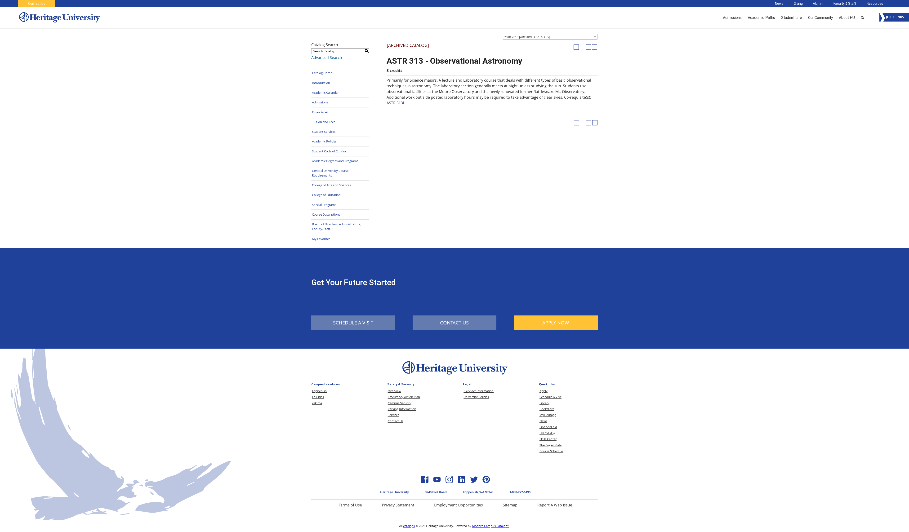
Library (544, 403)
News (779, 3)
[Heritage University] (59, 17)
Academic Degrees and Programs (335, 161)
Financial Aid (321, 112)
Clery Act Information (478, 391)
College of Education (326, 195)
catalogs (409, 526)
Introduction (321, 83)
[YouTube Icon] (437, 481)
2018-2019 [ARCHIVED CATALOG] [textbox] (527, 37)
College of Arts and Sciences (331, 185)
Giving (798, 3)
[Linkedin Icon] (461, 481)
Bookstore (546, 409)
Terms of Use (350, 505)
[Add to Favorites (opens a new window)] (576, 47)
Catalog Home (322, 73)
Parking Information (402, 409)
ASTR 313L (396, 103)
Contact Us (36, 3)
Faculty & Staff (844, 3)
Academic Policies (324, 141)
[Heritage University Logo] (454, 375)
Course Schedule (551, 451)
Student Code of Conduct (330, 151)
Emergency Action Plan (404, 397)
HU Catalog (547, 433)
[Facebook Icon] (424, 481)
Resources (875, 3)
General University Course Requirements (330, 172)
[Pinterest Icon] (486, 481)
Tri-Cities (318, 397)
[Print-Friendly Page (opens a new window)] (588, 47)
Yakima (317, 403)
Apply (543, 391)
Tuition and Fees (323, 122)
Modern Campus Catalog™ (490, 526)
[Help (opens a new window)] (594, 47)
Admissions (320, 102)
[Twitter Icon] (474, 481)
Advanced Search (326, 57)
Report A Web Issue (554, 505)
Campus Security (399, 403)
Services (393, 415)
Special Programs (324, 205)
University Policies (476, 397)
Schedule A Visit (550, 397)
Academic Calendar (325, 92)
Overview (394, 391)
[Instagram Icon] (449, 481)
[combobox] (550, 37)
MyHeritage (547, 415)
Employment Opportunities (458, 505)
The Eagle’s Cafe (550, 445)
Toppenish (319, 391)
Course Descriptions (326, 214)
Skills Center (548, 439)
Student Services (323, 131)
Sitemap (510, 505)
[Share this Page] (582, 47)
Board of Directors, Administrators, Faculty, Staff (336, 226)
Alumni (818, 3)
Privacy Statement (398, 505)
